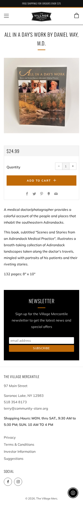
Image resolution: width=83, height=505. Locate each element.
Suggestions (13, 458)
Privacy (10, 437)
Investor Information (20, 451)
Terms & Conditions (19, 444)
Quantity (13, 167)
